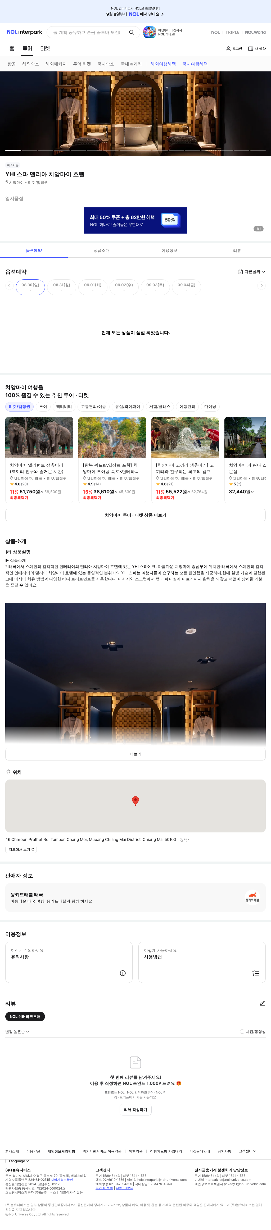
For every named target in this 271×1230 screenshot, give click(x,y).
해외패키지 (56, 63)
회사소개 (12, 1151)
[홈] (12, 48)
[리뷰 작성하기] (262, 1003)
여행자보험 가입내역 (166, 1151)
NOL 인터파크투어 (25, 1016)
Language (17, 1161)
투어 (43, 406)
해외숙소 (30, 63)
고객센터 (245, 1151)
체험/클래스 (159, 406)
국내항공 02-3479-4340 (153, 1184)
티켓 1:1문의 (124, 1188)
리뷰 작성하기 (135, 1109)
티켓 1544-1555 (134, 1176)
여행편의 (187, 406)
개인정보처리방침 (61, 1151)
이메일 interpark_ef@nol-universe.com (223, 1180)
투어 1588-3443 (108, 1176)
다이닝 (210, 406)
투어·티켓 (82, 63)
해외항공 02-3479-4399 (114, 1184)
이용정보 (169, 250)
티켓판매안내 (199, 1151)
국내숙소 (105, 63)
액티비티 (64, 406)
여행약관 (136, 1151)
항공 (11, 63)
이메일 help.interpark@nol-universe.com (157, 1180)
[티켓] (44, 48)
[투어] (27, 48)
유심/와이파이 (127, 406)
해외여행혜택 (163, 63)
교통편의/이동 (93, 406)
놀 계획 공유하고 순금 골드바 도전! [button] (86, 32)
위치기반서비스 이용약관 (102, 1151)
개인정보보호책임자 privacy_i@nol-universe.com (230, 1184)
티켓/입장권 (19, 406)
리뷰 (237, 250)
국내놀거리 (131, 63)
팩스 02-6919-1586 (110, 1180)
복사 (187, 840)
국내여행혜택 (195, 63)
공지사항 (224, 1151)
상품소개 (102, 250)
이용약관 (33, 1151)
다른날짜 (252, 271)
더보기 (136, 754)
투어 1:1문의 (104, 1188)
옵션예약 (34, 250)
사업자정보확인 (62, 1180)
